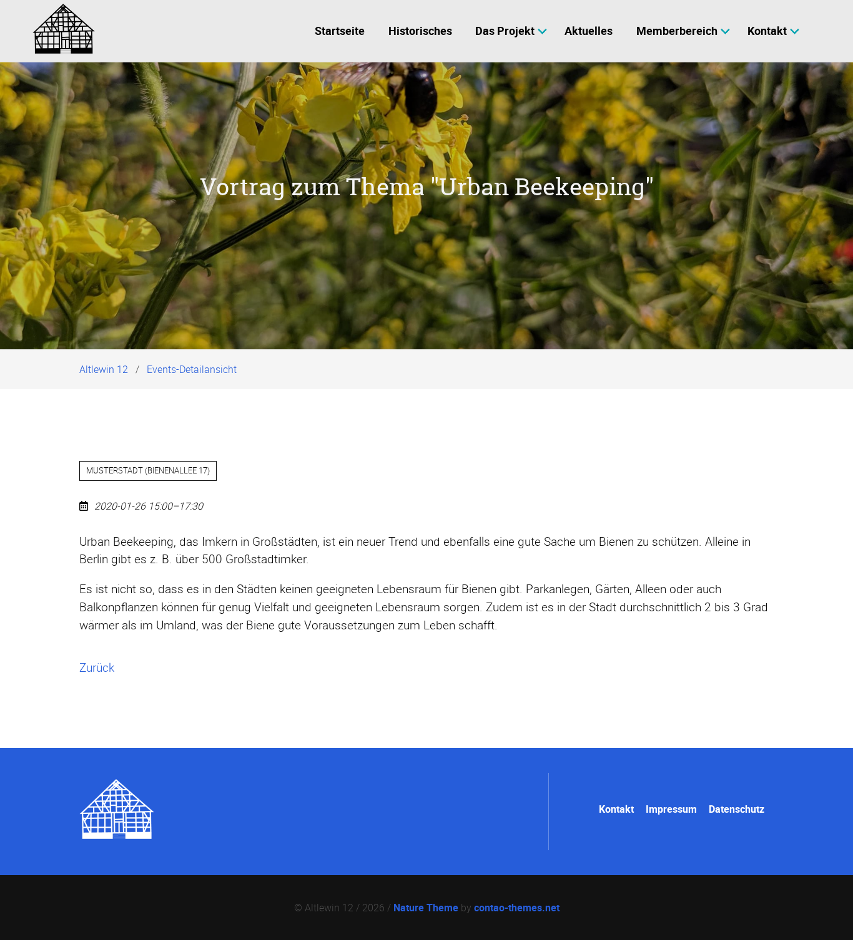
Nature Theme (425, 907)
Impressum (671, 809)
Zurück (96, 667)
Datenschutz (736, 809)
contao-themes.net (517, 907)
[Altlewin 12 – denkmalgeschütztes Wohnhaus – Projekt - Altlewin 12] (116, 835)
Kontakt (616, 809)
